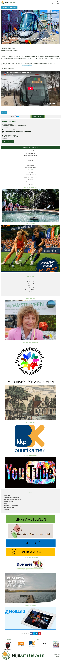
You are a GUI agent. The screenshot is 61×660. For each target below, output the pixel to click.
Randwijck (30, 170)
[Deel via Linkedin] (36, 633)
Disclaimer (6, 509)
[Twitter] (18, 116)
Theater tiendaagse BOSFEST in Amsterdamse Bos (14, 125)
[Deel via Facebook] (31, 633)
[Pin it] (39, 633)
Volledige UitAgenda (8, 142)
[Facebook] (16, 116)
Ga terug (4, 112)
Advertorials (7, 495)
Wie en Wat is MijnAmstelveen (11, 505)
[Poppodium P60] (44, 644)
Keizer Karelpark (30, 162)
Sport (30, 292)
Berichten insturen (8, 501)
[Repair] (30, 543)
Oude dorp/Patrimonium (30, 167)
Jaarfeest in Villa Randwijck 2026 (10, 137)
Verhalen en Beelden (31, 284)
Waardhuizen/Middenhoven (30, 177)
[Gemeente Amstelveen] (7, 646)
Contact (5, 503)
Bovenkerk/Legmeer (30, 153)
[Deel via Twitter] (34, 633)
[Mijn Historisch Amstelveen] (30, 400)
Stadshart (30, 172)
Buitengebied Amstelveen (30, 155)
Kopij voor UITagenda (37, 116)
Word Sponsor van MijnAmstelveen (12, 499)
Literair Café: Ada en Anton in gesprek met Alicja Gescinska (16, 131)
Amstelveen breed (30, 182)
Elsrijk (30, 158)
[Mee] (21, 644)
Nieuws (30, 280)
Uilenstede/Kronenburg (30, 174)
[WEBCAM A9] (30, 552)
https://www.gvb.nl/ (27, 65)
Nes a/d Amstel (30, 165)
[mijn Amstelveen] (23, 2)
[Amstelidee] (56, 644)
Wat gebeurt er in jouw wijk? (30, 147)
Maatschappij (30, 282)
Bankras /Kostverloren (30, 150)
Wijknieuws (30, 286)
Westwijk (30, 179)
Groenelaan (30, 160)
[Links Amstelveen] (30, 519)
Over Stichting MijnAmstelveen (11, 497)
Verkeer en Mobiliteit (9, 47)
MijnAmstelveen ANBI (9, 507)
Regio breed (30, 184)
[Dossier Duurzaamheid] (30, 531)
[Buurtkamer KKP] (32, 644)
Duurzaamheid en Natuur (30, 288)
